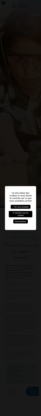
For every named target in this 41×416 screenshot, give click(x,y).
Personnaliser (20, 221)
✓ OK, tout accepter (20, 207)
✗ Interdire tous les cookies (20, 214)
